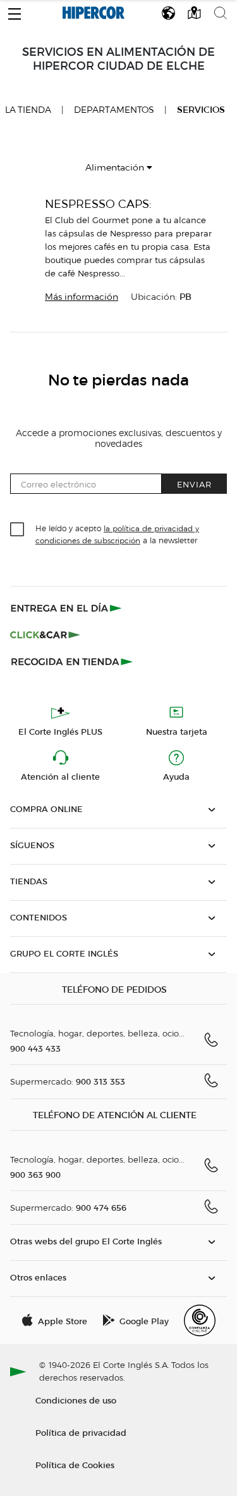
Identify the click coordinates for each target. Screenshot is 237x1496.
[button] (14, 10)
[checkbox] (17, 530)
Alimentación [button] (116, 167)
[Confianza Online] (200, 1320)
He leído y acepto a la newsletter (117, 533)
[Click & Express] (67, 608)
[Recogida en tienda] (72, 661)
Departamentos (114, 110)
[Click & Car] (45, 634)
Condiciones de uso (75, 1400)
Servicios (201, 110)
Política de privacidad (80, 1432)
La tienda (28, 109)
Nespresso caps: (98, 203)
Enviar (194, 484)
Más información (81, 297)
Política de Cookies (74, 1465)
